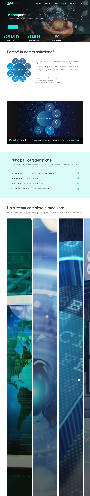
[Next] (79, 380)
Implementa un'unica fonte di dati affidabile (25, 178)
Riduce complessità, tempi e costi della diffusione (27, 183)
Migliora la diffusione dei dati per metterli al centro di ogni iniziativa (32, 173)
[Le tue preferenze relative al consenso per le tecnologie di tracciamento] (2, 494)
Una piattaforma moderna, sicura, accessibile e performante (30, 189)
